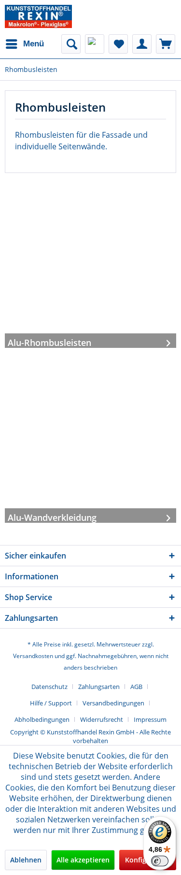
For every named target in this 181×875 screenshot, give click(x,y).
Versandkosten (33, 656)
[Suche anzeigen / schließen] (71, 44)
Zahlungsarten (99, 686)
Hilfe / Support (51, 703)
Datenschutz (49, 686)
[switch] (159, 861)
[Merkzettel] (118, 44)
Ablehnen (26, 859)
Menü (33, 43)
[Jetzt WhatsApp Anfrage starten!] (94, 44)
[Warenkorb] (165, 44)
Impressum (150, 719)
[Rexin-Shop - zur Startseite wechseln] (38, 16)
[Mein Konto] (142, 44)
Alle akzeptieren (83, 859)
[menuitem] (24, 44)
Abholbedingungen (42, 719)
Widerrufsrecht (101, 719)
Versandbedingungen (113, 703)
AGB (136, 686)
